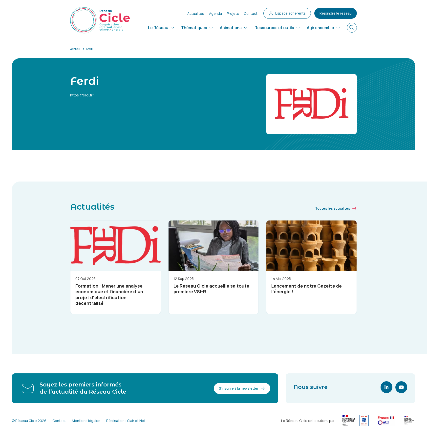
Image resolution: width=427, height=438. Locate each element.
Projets (233, 13)
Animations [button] (231, 27)
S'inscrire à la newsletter (238, 388)
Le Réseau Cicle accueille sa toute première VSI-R (211, 288)
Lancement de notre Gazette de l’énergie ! (306, 288)
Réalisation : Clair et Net (126, 420)
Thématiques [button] (194, 27)
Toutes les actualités (332, 208)
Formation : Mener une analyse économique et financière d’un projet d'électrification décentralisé (109, 294)
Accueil (75, 49)
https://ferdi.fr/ (82, 95)
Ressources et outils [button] (274, 27)
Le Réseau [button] (158, 27)
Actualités (195, 13)
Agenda (215, 13)
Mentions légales (86, 420)
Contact (250, 13)
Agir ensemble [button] (320, 27)
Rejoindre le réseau (336, 13)
